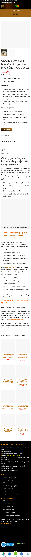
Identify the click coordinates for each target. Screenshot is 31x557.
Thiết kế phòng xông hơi (10, 486)
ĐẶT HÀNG (6, 129)
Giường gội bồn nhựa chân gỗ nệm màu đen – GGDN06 (7, 381)
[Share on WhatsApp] (2, 141)
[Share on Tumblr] (14, 141)
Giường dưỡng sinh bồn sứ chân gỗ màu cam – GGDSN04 (8, 356)
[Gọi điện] (15, 553)
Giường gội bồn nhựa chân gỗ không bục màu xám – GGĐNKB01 (23, 382)
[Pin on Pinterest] (8, 141)
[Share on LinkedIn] (12, 141)
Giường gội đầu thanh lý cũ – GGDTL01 (7, 430)
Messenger (21, 556)
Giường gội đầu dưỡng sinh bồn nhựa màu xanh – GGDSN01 (23, 357)
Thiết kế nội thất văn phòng (10, 488)
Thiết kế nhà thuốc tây (9, 491)
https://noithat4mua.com (13, 455)
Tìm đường (3, 556)
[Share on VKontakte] (10, 141)
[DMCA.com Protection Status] (21, 543)
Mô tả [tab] (3, 150)
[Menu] (2, 6)
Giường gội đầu (15, 10)
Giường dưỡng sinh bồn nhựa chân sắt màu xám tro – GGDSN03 (23, 431)
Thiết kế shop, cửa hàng (9, 477)
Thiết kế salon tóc (7, 483)
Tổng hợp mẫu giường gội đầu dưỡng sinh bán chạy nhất (15, 235)
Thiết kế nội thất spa (8, 480)
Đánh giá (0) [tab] (4, 153)
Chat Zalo (9, 556)
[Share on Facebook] (4, 141)
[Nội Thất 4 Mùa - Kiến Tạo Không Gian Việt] (17, 6)
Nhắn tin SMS (27, 556)
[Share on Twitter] (6, 141)
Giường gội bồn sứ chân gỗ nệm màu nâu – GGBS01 (23, 406)
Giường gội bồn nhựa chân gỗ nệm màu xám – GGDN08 (8, 406)
